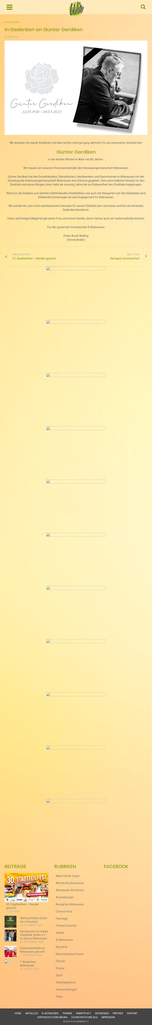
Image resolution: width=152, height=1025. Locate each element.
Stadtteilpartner (66, 982)
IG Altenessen (12, 22)
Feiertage (62, 918)
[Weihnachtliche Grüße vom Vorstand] (10, 922)
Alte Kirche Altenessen (70, 883)
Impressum (108, 1017)
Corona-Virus (64, 911)
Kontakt (132, 1013)
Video (59, 996)
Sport (59, 975)
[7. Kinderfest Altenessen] (10, 965)
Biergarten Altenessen (70, 904)
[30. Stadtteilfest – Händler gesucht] (26, 887)
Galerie (60, 932)
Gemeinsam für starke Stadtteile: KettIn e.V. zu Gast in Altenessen (34, 935)
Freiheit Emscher (66, 925)
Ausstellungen (65, 897)
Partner (60, 961)
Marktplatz (83, 1013)
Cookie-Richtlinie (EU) (84, 1017)
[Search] (143, 7)
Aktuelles (31, 1013)
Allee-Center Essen (68, 876)
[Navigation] (9, 7)
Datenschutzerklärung (52, 1017)
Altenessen (102, 1013)
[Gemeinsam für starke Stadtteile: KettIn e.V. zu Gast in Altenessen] (10, 935)
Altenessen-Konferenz (70, 890)
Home (18, 1013)
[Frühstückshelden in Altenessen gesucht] (10, 952)
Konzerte (61, 947)
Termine (67, 1013)
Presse (60, 968)
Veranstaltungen (66, 989)
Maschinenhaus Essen (70, 954)
